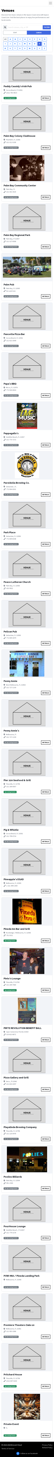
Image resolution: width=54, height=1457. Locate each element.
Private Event (11, 1424)
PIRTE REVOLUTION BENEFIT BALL (23, 1028)
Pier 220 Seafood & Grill (17, 780)
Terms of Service (8, 1448)
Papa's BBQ (10, 383)
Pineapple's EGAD (14, 879)
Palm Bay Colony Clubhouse (19, 136)
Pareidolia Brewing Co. (17, 483)
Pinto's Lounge (12, 978)
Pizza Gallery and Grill (16, 1077)
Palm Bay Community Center (20, 185)
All (5, 39)
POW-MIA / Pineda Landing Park (21, 1276)
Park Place (10, 532)
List (15, 32)
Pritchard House (13, 1374)
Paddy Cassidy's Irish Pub (18, 86)
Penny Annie (10, 681)
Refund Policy (47, 1447)
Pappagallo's (11, 433)
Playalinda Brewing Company (20, 1127)
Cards (39, 32)
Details (45, 98)
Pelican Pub (10, 631)
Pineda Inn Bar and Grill (17, 929)
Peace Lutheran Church (17, 582)
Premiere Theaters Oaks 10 (19, 1325)
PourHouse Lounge (15, 1226)
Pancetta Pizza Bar (14, 334)
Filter (47, 27)
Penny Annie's (11, 730)
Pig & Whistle (11, 830)
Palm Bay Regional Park (17, 235)
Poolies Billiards (13, 1176)
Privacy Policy (47, 1445)
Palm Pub (9, 284)
